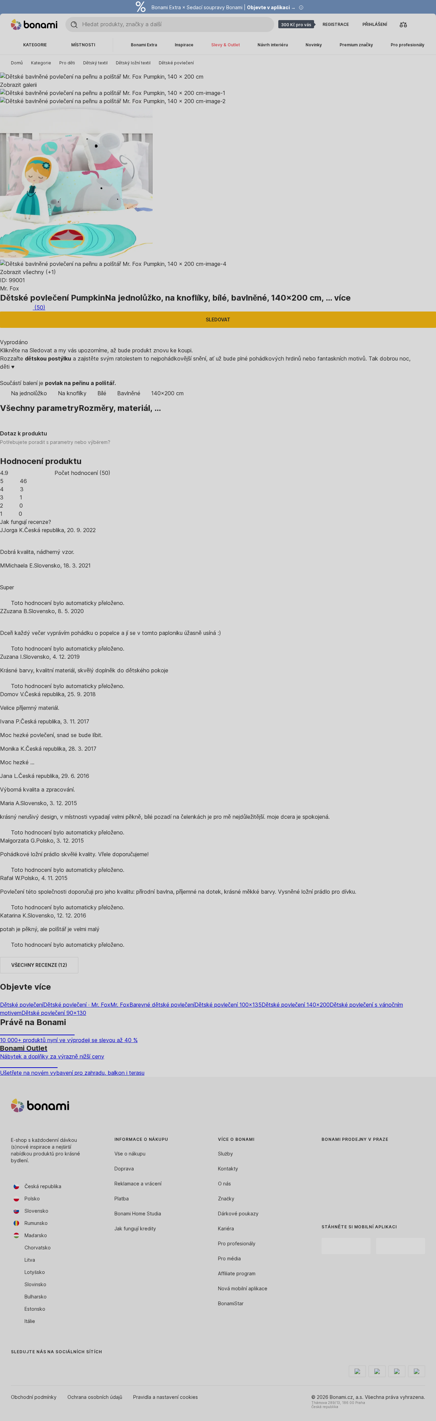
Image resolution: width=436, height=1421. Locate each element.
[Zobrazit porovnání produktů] (403, 24)
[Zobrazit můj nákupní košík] (419, 24)
